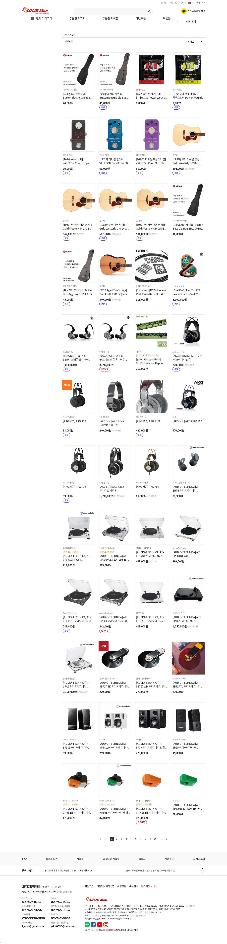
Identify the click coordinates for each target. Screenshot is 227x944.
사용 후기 (169, 859)
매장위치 (45, 887)
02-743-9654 (60, 902)
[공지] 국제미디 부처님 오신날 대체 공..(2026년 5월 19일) (68, 870)
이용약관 (121, 886)
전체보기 (68, 41)
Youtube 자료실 (111, 859)
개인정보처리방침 (105, 886)
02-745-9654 (60, 910)
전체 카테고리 (44, 18)
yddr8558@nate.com (63, 926)
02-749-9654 (32, 910)
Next (202, 872)
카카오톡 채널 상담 (196, 11)
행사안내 (191, 21)
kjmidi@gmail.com (33, 926)
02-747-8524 (32, 902)
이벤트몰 (140, 18)
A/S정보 (58, 887)
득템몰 (167, 18)
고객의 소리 (199, 859)
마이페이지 (199, 3)
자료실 (80, 859)
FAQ (24, 859)
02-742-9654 (61, 918)
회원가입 (173, 3)
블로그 (142, 859)
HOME (65, 35)
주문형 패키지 (77, 18)
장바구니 (185, 3)
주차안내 (133, 886)
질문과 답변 (51, 859)
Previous (202, 868)
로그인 (163, 3)
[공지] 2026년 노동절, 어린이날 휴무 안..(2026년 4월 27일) (150, 870)
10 (155, 839)
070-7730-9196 (33, 918)
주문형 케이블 (110, 18)
